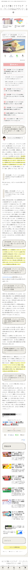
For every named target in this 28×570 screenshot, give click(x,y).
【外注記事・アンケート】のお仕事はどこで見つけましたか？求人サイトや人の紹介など (14, 96)
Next (27, 23)
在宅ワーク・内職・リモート (9, 414)
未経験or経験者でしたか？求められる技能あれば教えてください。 (13, 114)
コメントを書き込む (15, 547)
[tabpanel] (7, 23)
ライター (19, 414)
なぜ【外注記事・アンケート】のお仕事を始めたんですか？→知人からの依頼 (13, 102)
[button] (23, 56)
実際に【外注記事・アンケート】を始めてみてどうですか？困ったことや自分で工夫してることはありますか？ (14, 83)
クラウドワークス (7, 277)
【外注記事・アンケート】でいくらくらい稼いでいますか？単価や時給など (13, 89)
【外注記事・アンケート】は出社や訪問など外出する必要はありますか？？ (14, 77)
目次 (13, 64)
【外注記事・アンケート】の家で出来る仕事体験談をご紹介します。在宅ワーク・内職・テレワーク (14, 71)
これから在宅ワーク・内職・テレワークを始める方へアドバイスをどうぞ (13, 119)
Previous (1, 23)
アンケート (6, 416)
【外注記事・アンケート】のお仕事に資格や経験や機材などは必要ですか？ (13, 108)
